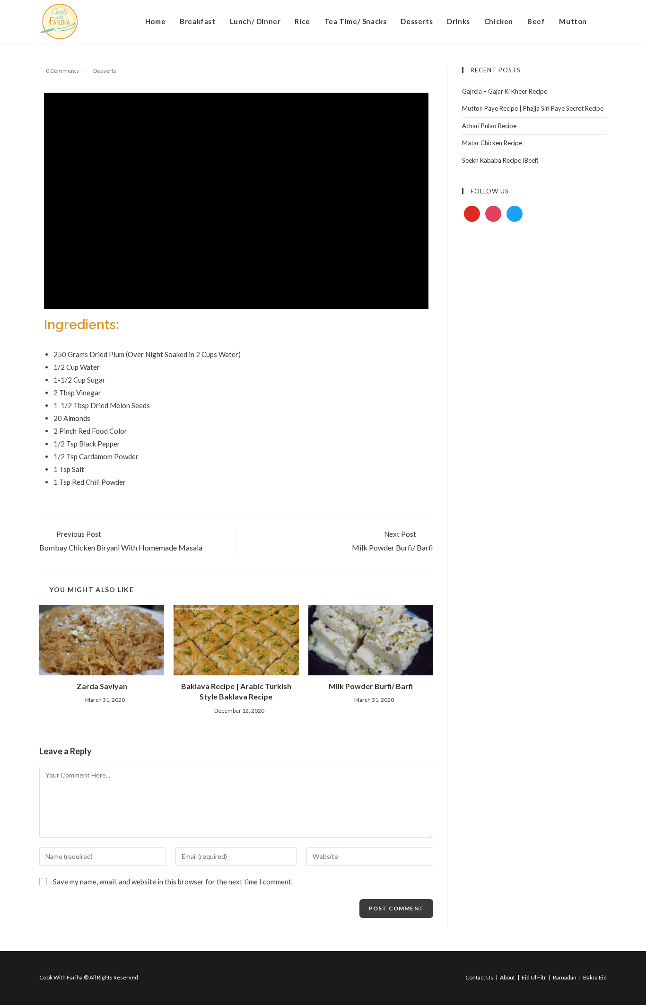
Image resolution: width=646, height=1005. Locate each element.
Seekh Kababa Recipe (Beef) (500, 160)
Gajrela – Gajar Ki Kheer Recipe (504, 91)
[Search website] (604, 21)
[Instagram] (493, 213)
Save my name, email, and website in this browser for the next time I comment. (173, 881)
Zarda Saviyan (102, 686)
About (507, 977)
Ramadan (564, 977)
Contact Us (479, 977)
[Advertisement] (534, 302)
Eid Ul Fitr (534, 977)
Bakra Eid (595, 977)
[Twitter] (514, 213)
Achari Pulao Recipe (489, 126)
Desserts (104, 70)
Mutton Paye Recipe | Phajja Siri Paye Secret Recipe (532, 108)
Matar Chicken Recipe (492, 143)
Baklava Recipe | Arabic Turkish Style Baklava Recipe (236, 691)
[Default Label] (472, 213)
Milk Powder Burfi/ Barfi (371, 686)
